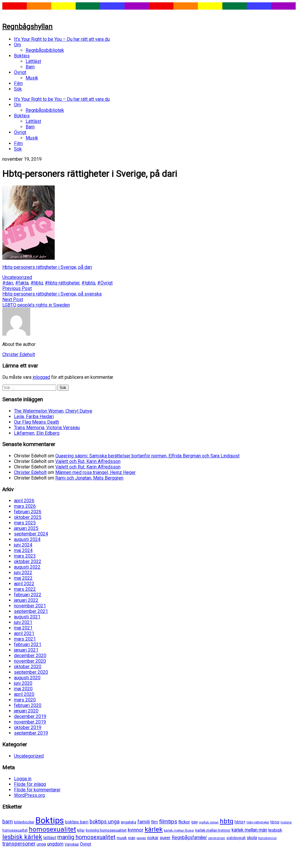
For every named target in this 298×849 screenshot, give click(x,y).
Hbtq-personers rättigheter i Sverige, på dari (47, 267)
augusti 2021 (27, 617)
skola (252, 837)
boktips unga (105, 821)
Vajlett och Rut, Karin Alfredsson (87, 461)
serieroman (216, 838)
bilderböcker (24, 822)
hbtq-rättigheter (257, 822)
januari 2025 (26, 528)
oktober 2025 (27, 517)
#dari (7, 283)
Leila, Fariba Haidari (34, 416)
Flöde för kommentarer (37, 790)
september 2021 (31, 611)
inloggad (41, 377)
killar (81, 830)
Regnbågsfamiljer (189, 837)
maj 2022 (23, 578)
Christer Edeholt (30, 472)
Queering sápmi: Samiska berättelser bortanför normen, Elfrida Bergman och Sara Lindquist (147, 456)
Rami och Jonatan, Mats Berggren (89, 478)
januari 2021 (26, 650)
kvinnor (135, 830)
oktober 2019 (27, 727)
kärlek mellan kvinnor (212, 830)
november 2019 (30, 722)
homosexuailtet (15, 830)
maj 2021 (23, 628)
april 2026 (24, 500)
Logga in (22, 778)
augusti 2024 (27, 539)
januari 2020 (26, 711)
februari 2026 (27, 511)
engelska (128, 822)
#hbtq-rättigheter (62, 283)
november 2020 (30, 661)
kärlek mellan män (249, 830)
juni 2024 (23, 545)
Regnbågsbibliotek (45, 50)
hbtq (226, 821)
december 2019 (30, 716)
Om (17, 44)
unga (41, 844)
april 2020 (24, 694)
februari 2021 (27, 644)
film (154, 822)
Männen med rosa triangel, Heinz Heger (95, 472)
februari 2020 (27, 705)
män (131, 838)
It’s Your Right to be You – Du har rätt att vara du (62, 39)
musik (122, 838)
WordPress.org (29, 795)
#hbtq (37, 283)
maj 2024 (23, 550)
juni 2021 (23, 622)
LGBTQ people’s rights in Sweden (36, 305)
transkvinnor (267, 838)
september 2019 (31, 733)
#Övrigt (105, 283)
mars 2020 (25, 700)
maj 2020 (23, 688)
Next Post (12, 299)
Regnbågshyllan (27, 26)
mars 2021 (25, 639)
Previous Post (17, 288)
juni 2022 (23, 572)
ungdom (55, 844)
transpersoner (19, 844)
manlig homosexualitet (86, 837)
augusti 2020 (27, 677)
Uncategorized (17, 277)
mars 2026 (25, 506)
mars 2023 (25, 556)
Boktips (22, 56)
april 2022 (24, 583)
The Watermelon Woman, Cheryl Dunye (53, 411)
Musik (32, 78)
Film (18, 83)
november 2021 (30, 606)
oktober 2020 (27, 666)
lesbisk (275, 830)
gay (194, 822)
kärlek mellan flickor (179, 830)
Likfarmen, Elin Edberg (36, 433)
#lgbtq (88, 283)
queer (165, 837)
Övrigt (20, 72)
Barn (30, 67)
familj (143, 822)
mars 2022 (25, 589)
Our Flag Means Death (36, 422)
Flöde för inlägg (30, 784)
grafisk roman (209, 822)
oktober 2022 (27, 561)
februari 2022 (27, 594)
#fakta (22, 283)
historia (286, 822)
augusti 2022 (27, 567)
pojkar (153, 837)
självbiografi (236, 838)
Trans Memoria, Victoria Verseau (47, 427)
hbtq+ (240, 822)
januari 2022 (26, 600)
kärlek (154, 829)
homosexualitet (52, 829)
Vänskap (72, 844)
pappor (141, 838)
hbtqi (274, 822)
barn (7, 821)
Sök (18, 89)
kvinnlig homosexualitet (106, 830)
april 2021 (24, 633)
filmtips (168, 821)
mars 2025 (25, 523)
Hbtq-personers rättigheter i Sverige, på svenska (52, 294)
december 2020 (30, 655)
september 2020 (31, 672)
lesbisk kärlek (22, 837)
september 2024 (31, 534)
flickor (184, 822)
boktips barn (76, 822)
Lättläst (33, 61)
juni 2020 (23, 683)
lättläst (49, 837)
